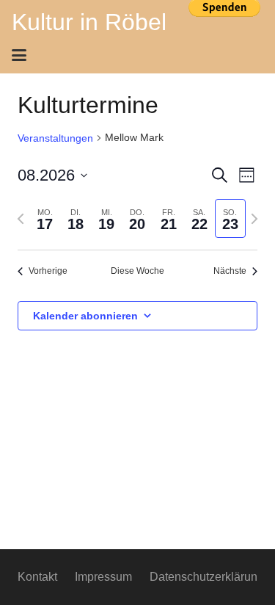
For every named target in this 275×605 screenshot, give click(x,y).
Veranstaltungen (55, 138)
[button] (132, 55)
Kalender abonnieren (85, 316)
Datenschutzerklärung (207, 576)
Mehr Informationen (224, 31)
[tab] (44, 218)
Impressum (103, 576)
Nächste (229, 271)
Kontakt (37, 576)
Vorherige (48, 271)
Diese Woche (137, 271)
